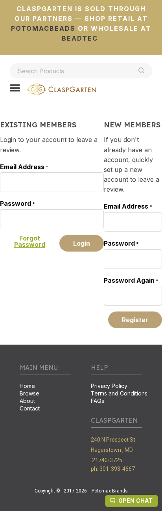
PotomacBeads (43, 28)
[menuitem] (45, 386)
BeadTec (80, 38)
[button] (15, 89)
